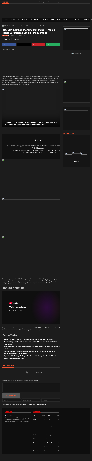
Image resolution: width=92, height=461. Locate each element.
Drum (48, 438)
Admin (20, 35)
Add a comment (8, 366)
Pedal (48, 423)
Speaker (35, 442)
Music (4, 35)
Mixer (48, 446)
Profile (48, 419)
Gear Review (22, 20)
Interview (35, 20)
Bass (34, 431)
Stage (34, 419)
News (13, 20)
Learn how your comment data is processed (34, 404)
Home (6, 20)
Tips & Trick (55, 20)
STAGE (65, 20)
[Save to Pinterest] (38, 44)
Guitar (34, 427)
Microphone (36, 438)
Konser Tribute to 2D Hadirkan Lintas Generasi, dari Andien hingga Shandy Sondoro (32, 2)
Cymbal (35, 435)
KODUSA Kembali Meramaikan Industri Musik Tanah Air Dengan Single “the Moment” (28, 31)
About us (80, 457)
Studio (45, 20)
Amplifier (35, 423)
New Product (50, 427)
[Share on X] (24, 44)
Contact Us (75, 20)
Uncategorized (50, 435)
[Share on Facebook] (9, 44)
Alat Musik (49, 442)
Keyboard (35, 446)
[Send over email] (53, 44)
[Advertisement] (57, 10)
